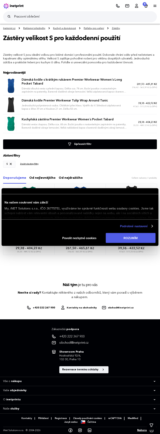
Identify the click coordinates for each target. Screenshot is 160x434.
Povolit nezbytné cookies (79, 237)
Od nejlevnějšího (42, 178)
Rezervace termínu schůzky (80, 369)
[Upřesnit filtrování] (151, 425)
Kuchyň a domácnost (64, 28)
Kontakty (26, 418)
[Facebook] (70, 430)
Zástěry (116, 28)
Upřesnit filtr (83, 144)
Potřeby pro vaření (94, 28)
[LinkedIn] (89, 430)
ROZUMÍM (131, 237)
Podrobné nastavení (134, 226)
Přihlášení (43, 418)
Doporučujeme (14, 178)
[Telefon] (118, 6)
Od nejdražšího (71, 178)
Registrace (61, 418)
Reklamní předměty (34, 28)
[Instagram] (80, 430)
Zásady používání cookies (87, 418)
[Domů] (16, 6)
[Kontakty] (127, 6)
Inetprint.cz (9, 28)
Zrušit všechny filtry (29, 164)
